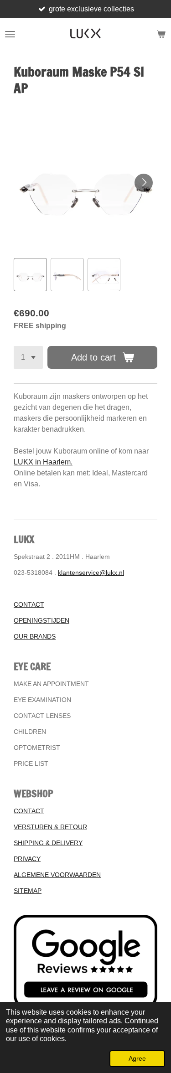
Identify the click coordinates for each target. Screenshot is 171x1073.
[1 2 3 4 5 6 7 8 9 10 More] (28, 357)
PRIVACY (27, 858)
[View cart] (161, 34)
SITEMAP (27, 890)
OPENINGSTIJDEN (41, 620)
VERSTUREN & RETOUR (50, 827)
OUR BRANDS (35, 636)
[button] (30, 274)
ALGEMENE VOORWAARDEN (57, 874)
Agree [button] (137, 1058)
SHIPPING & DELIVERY (48, 842)
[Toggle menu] (10, 34)
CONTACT (29, 604)
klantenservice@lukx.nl (91, 572)
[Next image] (144, 183)
